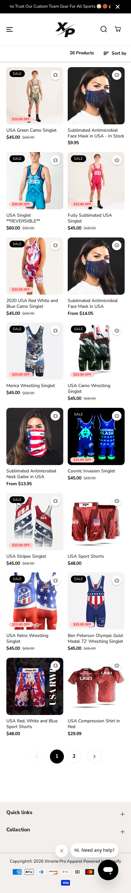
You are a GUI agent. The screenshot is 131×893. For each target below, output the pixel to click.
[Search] (104, 29)
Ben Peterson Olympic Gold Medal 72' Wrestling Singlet (95, 638)
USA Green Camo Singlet (31, 130)
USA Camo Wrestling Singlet (89, 388)
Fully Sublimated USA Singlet (90, 218)
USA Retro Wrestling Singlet (27, 638)
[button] (9, 29)
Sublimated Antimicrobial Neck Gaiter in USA (31, 474)
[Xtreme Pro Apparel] (65, 29)
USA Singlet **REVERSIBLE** (23, 218)
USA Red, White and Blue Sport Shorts (32, 724)
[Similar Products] (55, 75)
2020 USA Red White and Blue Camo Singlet (32, 303)
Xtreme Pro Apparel (63, 861)
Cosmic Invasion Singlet (91, 471)
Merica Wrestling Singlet (30, 386)
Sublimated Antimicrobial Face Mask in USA (93, 303)
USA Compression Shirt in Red (94, 724)
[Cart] (118, 29)
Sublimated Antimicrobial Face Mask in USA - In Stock (96, 133)
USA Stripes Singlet (26, 556)
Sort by (118, 53)
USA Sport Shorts (86, 556)
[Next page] (94, 756)
